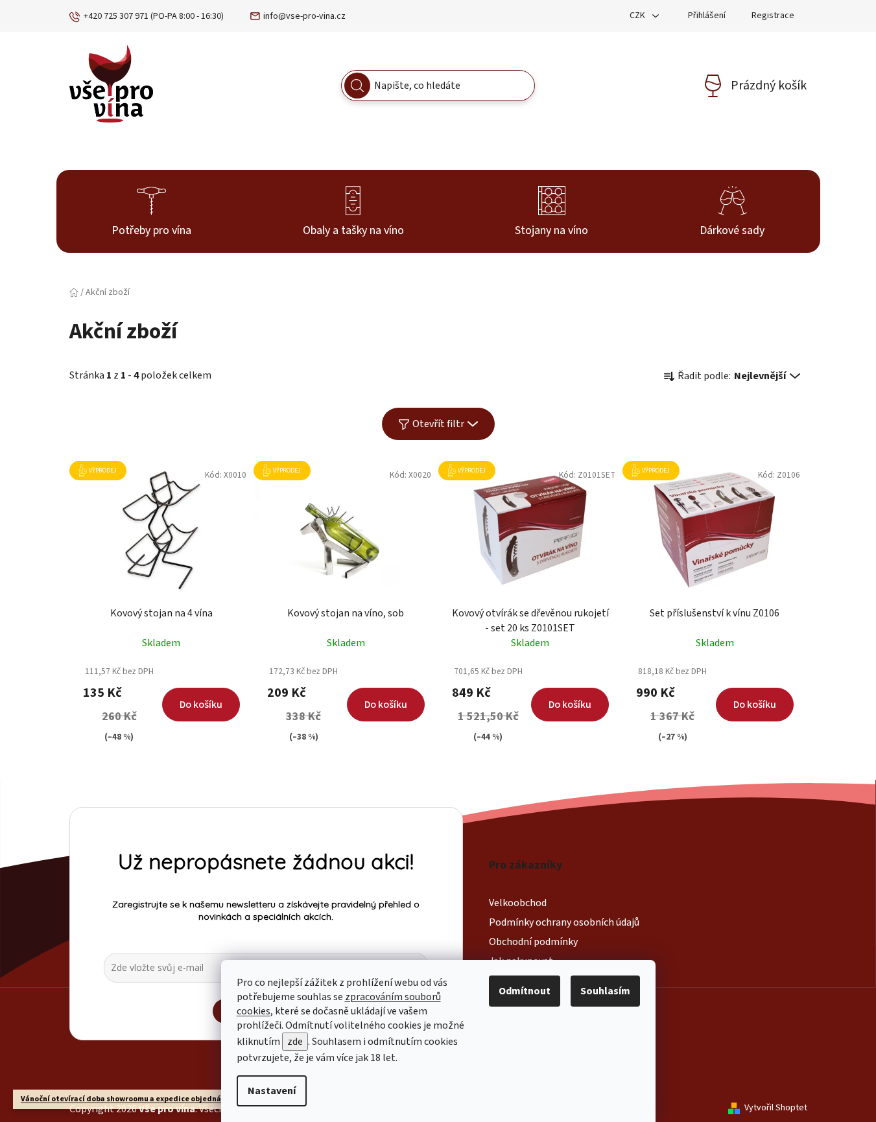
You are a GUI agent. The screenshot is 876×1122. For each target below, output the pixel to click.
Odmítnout (524, 991)
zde (295, 1041)
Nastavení (272, 1091)
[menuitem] (151, 211)
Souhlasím (605, 991)
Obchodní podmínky (533, 942)
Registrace (773, 15)
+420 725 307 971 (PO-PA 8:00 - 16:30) (154, 16)
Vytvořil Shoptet (775, 1108)
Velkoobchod (518, 903)
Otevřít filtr (438, 424)
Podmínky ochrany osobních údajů (564, 922)
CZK (638, 15)
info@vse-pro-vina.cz (304, 16)
